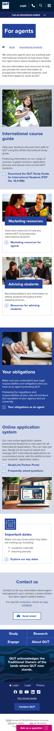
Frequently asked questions (25, 471)
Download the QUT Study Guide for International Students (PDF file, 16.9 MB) (28, 177)
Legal (27, 685)
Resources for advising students (24, 307)
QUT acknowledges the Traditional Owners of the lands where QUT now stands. (27, 664)
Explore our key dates (24, 559)
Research (40, 633)
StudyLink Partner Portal (23, 465)
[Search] (40, 5)
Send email (29, 616)
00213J (21, 723)
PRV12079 (26, 720)
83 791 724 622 (40, 723)
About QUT (40, 641)
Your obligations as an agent (26, 407)
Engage (13, 641)
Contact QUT (27, 707)
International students (30, 47)
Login (23, 5)
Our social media (27, 698)
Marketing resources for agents (25, 244)
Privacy (40, 685)
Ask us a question (31, 728)
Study (12, 47)
